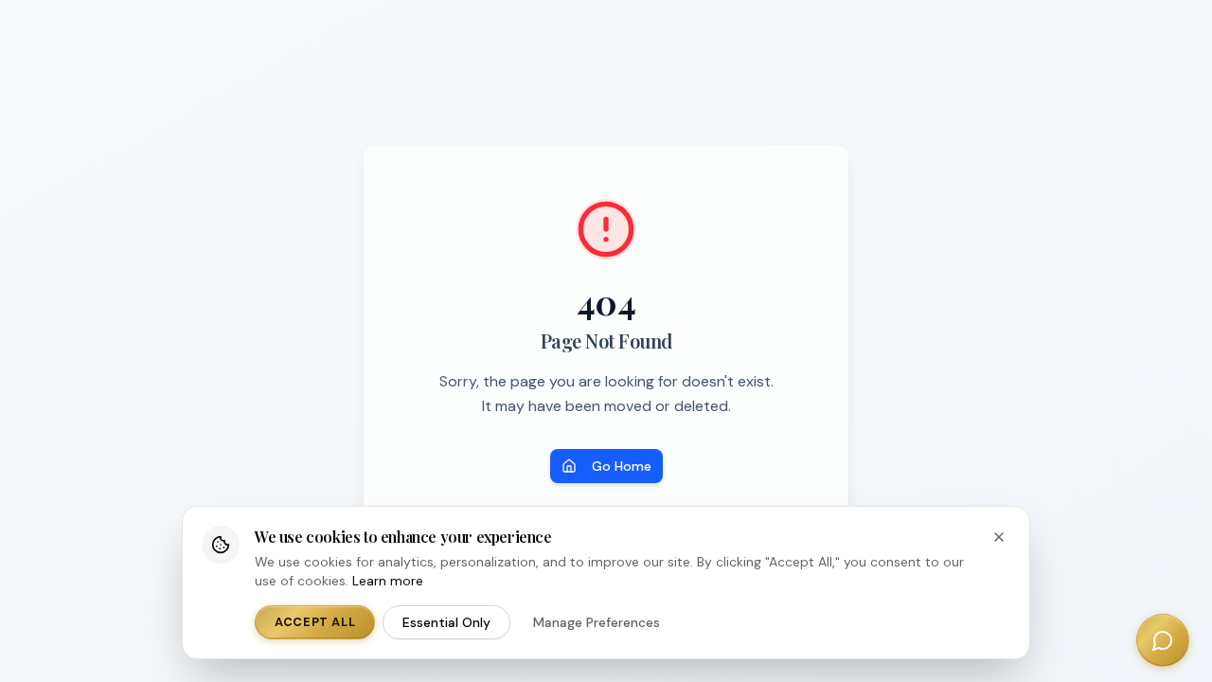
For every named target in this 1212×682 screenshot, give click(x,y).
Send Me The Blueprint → (606, 549)
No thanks (708, 585)
